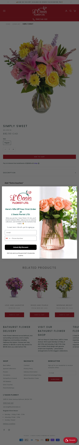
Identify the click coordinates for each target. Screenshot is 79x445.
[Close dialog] (74, 189)
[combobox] (8, 238)
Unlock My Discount (20, 247)
